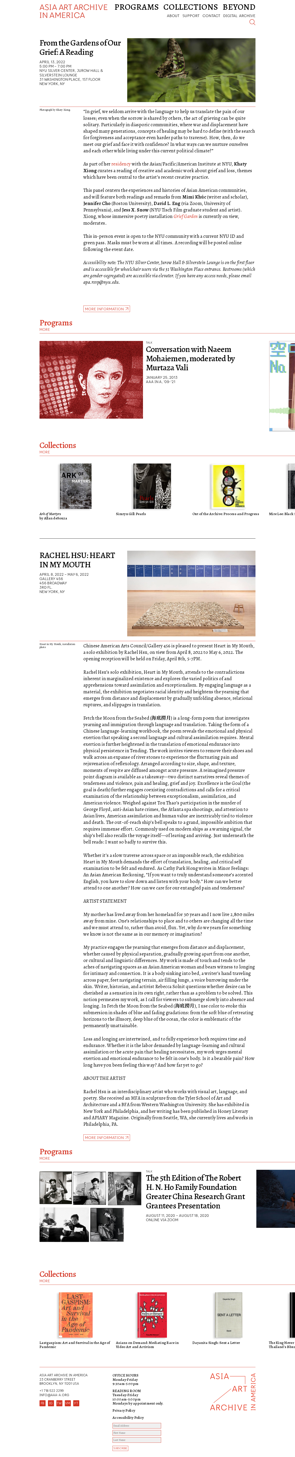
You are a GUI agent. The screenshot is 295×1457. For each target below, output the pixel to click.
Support (190, 15)
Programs (136, 7)
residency (121, 164)
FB (42, 1403)
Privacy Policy (124, 1410)
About (173, 15)
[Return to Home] (232, 1415)
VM (67, 1403)
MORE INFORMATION (104, 309)
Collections (190, 7)
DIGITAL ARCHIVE (239, 15)
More (45, 329)
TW (59, 1403)
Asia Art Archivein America (74, 11)
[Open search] (252, 22)
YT (76, 1403)
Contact (211, 15)
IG (51, 1403)
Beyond (239, 7)
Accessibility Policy (128, 1417)
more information (104, 1137)
